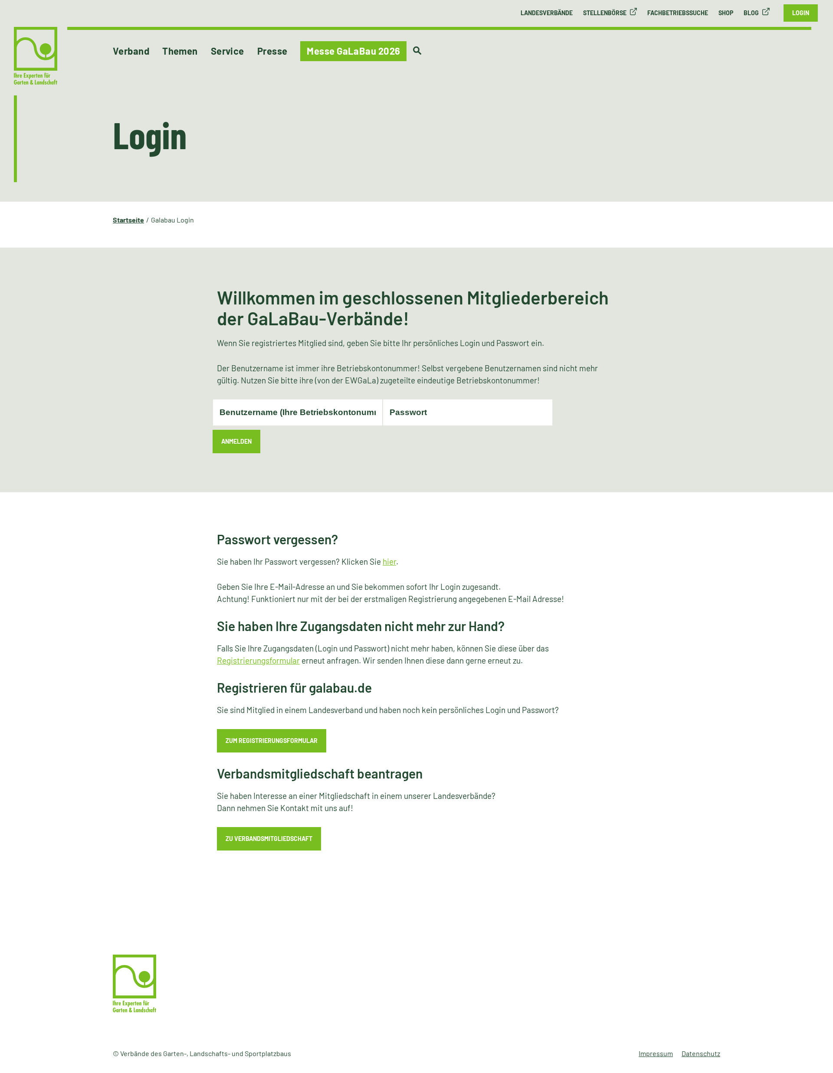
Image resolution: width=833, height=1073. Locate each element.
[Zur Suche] (417, 50)
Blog (751, 12)
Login (800, 12)
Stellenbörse (604, 12)
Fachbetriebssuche (677, 12)
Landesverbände (547, 12)
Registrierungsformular (258, 660)
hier (389, 561)
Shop (725, 12)
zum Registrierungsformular (272, 740)
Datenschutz (701, 1053)
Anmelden (236, 441)
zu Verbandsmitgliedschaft (269, 838)
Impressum (656, 1053)
